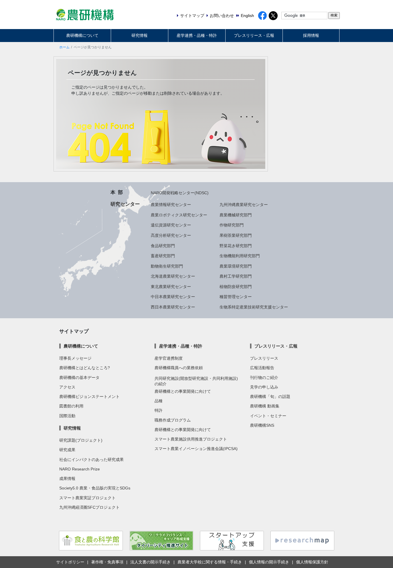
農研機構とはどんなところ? (84, 367)
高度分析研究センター (171, 235)
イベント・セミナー (268, 415)
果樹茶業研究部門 (236, 235)
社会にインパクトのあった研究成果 (91, 459)
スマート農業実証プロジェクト (87, 497)
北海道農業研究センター (173, 276)
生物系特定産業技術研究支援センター (254, 307)
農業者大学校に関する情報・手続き (210, 562)
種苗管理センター (236, 296)
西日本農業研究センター (173, 307)
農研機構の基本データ (79, 377)
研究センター (125, 204)
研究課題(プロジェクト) (80, 440)
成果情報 (67, 478)
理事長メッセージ (75, 358)
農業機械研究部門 (236, 215)
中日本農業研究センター (173, 296)
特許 (158, 410)
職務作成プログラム (172, 420)
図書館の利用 (71, 406)
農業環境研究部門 (236, 266)
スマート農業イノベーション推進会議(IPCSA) (196, 448)
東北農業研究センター (171, 286)
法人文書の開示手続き (150, 562)
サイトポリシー (70, 562)
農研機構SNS (262, 425)
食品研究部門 (163, 245)
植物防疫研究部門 (236, 286)
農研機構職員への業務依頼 (178, 367)
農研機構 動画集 (264, 406)
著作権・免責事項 (107, 562)
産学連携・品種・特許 (197, 35)
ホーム (64, 47)
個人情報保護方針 (312, 562)
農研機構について (82, 35)
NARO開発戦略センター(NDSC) (180, 192)
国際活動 (67, 415)
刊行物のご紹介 (264, 377)
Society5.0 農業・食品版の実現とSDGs (94, 488)
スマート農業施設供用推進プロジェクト (190, 439)
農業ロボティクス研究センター (179, 215)
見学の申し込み (264, 387)
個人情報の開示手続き (269, 562)
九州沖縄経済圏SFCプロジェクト (89, 507)
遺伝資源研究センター (171, 225)
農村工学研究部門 (236, 276)
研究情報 (139, 35)
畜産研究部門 (163, 255)
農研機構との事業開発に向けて (182, 391)
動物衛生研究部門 (167, 266)
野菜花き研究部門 (236, 245)
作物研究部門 (232, 225)
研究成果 (67, 449)
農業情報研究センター (171, 204)
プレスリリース (264, 358)
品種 (158, 401)
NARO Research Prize (79, 469)
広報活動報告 (262, 367)
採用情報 (311, 35)
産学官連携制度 (168, 358)
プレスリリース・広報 (254, 35)
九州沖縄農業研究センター (244, 204)
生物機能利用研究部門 (240, 255)
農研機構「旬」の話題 (270, 396)
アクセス (67, 387)
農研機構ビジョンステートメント (89, 396)
